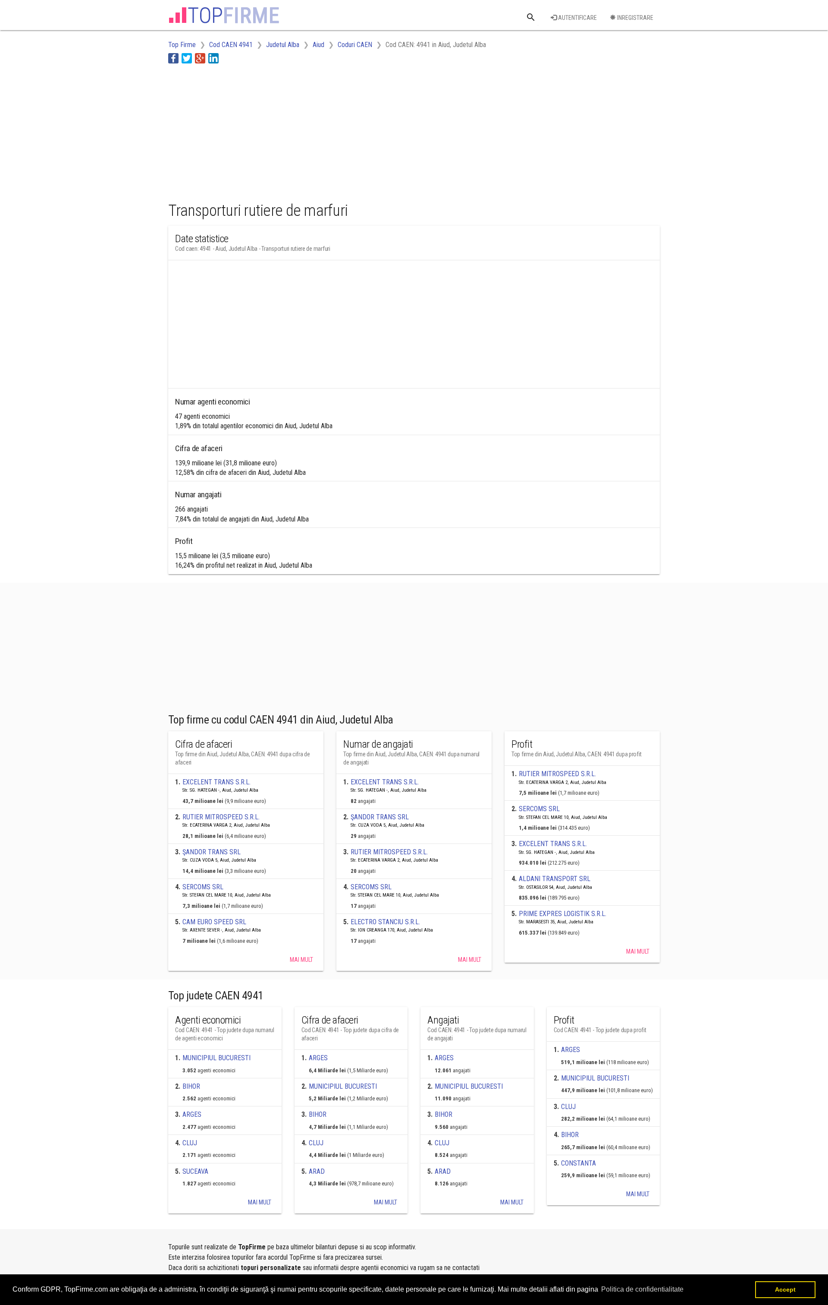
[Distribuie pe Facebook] (173, 58)
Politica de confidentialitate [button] (642, 1289)
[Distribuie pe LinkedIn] (213, 58)
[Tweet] (187, 58)
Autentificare (577, 17)
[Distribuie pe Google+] (200, 58)
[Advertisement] (325, 130)
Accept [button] (785, 1289)
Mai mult (301, 959)
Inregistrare (634, 17)
